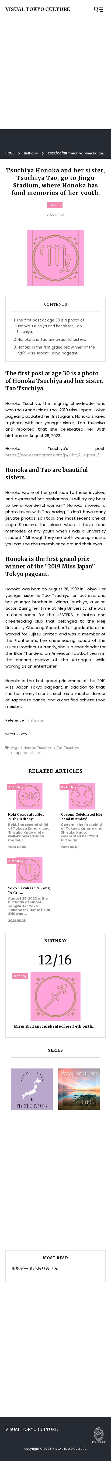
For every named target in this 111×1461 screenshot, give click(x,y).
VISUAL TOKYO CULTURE (37, 9)
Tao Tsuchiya (68, 747)
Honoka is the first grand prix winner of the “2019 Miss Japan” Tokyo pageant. (56, 350)
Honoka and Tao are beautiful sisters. (52, 339)
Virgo (15, 747)
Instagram (36, 720)
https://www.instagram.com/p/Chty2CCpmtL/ (52, 455)
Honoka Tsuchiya (38, 747)
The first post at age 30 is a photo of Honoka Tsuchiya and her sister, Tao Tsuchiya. (50, 326)
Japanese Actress (28, 752)
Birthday (55, 205)
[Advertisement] (55, 58)
